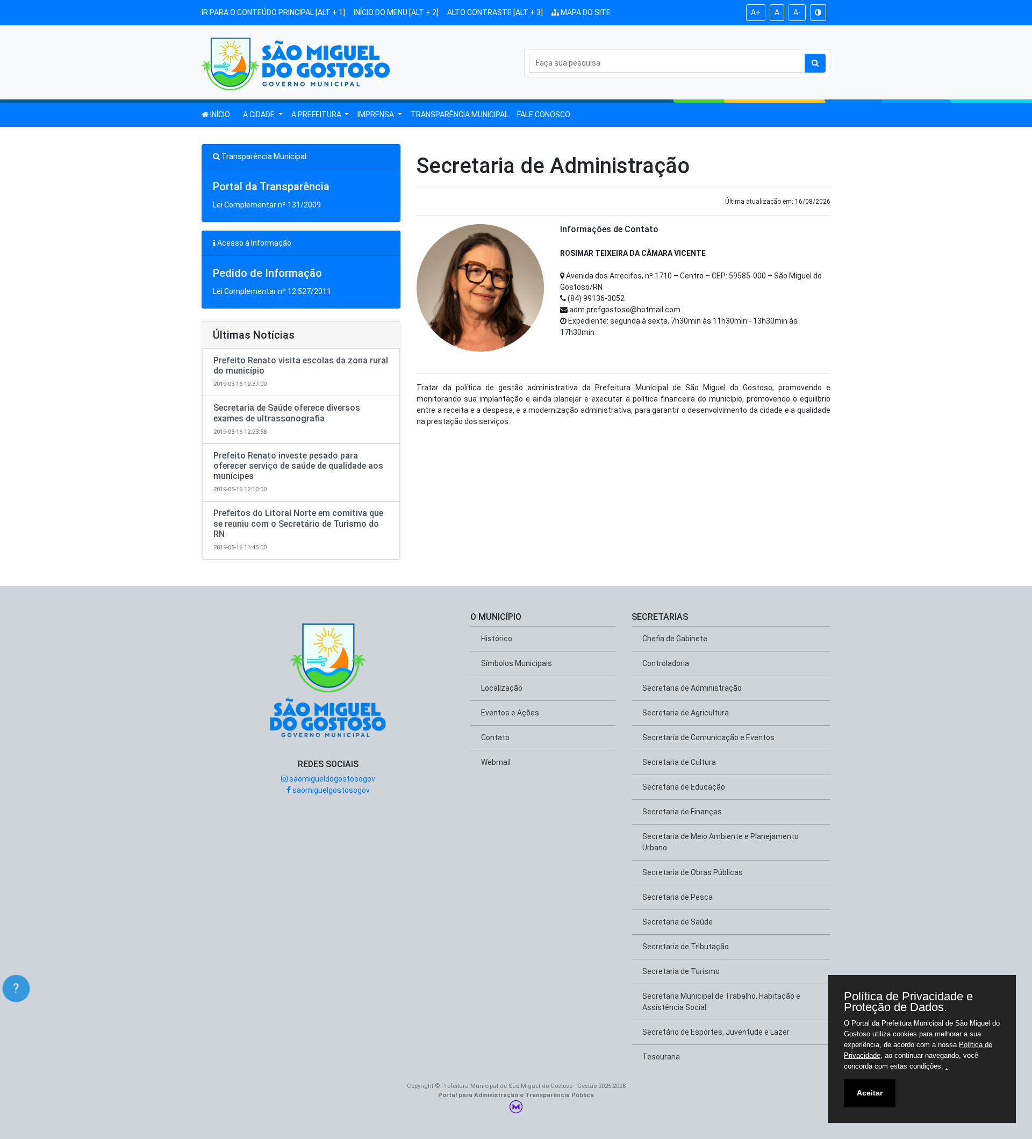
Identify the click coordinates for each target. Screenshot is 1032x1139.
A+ (756, 12)
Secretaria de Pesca (677, 897)
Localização (501, 688)
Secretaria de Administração (692, 688)
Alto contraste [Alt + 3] (495, 12)
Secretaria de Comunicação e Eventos (708, 737)
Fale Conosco (543, 114)
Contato (495, 737)
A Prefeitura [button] (317, 114)
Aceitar (870, 1092)
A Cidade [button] (259, 114)
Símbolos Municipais (516, 663)
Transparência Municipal (459, 114)
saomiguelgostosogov (330, 790)
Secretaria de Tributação (685, 946)
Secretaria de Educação (683, 787)
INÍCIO (219, 114)
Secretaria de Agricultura (685, 712)
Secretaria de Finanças (682, 811)
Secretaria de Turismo (681, 971)
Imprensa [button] (376, 114)
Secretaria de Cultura (679, 762)
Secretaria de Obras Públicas (692, 872)
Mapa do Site (585, 12)
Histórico (496, 638)
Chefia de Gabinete (674, 638)
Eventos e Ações (510, 712)
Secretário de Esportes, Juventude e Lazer (716, 1032)
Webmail (496, 762)
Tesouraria (661, 1056)
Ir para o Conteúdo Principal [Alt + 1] (273, 12)
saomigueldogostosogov (331, 779)
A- (797, 12)
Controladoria (665, 663)
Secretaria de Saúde (677, 922)
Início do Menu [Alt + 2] (396, 12)
